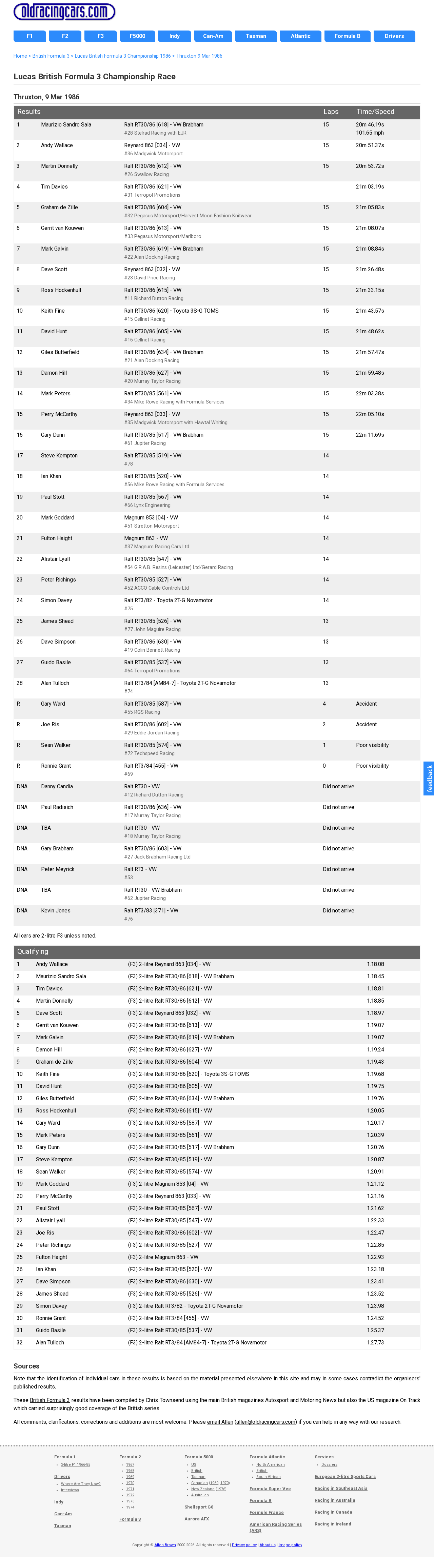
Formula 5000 (198, 1456)
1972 (130, 1495)
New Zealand (203, 1489)
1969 (130, 1477)
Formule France (267, 1512)
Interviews (70, 1490)
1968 (130, 1471)
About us (268, 1545)
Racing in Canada (333, 1512)
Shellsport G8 (198, 1507)
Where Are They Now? (81, 1484)
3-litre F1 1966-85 (75, 1464)
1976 (221, 1489)
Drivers (62, 1476)
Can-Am (63, 1513)
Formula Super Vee (270, 1488)
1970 (130, 1483)
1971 (130, 1489)
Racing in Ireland (333, 1523)
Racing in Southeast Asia (341, 1488)
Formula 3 (130, 1519)
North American (270, 1464)
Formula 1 (65, 1456)
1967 (130, 1464)
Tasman (62, 1525)
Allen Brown (165, 1545)
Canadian (199, 1483)
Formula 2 (130, 1456)
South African (268, 1477)
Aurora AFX (196, 1518)
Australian (200, 1495)
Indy (58, 1501)
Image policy (290, 1545)
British (196, 1471)
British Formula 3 (50, 1400)
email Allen (220, 1422)
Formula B (261, 1500)
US (193, 1464)
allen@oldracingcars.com (265, 1422)
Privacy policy (244, 1545)
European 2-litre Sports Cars (345, 1476)
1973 (130, 1501)
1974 (130, 1507)
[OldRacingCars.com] (64, 16)
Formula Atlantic (267, 1456)
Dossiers (329, 1464)
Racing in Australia (335, 1500)
